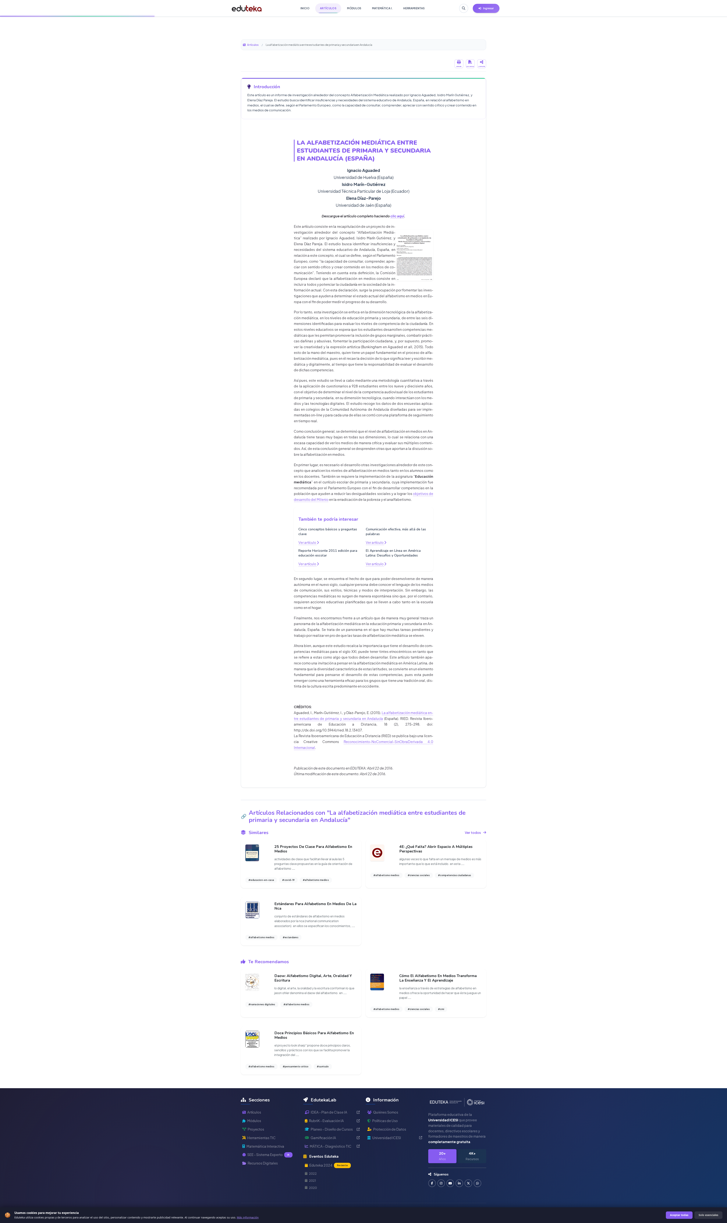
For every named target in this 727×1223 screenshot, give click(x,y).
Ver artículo (307, 542)
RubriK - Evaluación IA (326, 1120)
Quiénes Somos (385, 1112)
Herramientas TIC (261, 1138)
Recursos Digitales (263, 1163)
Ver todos (473, 832)
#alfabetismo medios (316, 880)
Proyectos (256, 1129)
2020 (313, 1187)
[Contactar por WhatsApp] (477, 1183)
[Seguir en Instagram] (441, 1183)
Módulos (254, 1120)
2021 (312, 1180)
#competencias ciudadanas (454, 875)
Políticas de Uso (385, 1120)
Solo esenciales (708, 1215)
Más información (248, 1217)
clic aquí (397, 216)
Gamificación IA (323, 1138)
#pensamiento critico (296, 1066)
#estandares (290, 937)
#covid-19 (288, 880)
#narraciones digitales (261, 1004)
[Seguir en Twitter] (468, 1183)
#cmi (441, 1009)
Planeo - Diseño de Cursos (332, 1129)
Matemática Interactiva (265, 1146)
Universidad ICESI (386, 1138)
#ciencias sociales (419, 875)
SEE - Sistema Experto (268, 1154)
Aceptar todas (679, 1215)
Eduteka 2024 (328, 1165)
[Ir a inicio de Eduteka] (247, 8)
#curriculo (323, 1066)
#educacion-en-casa (261, 880)
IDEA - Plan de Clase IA (329, 1112)
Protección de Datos (389, 1129)
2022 (313, 1173)
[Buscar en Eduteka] (463, 8)
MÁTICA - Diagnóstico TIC (330, 1146)
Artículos (253, 44)
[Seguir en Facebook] (432, 1183)
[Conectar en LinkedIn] (459, 1183)
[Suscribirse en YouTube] (450, 1183)
